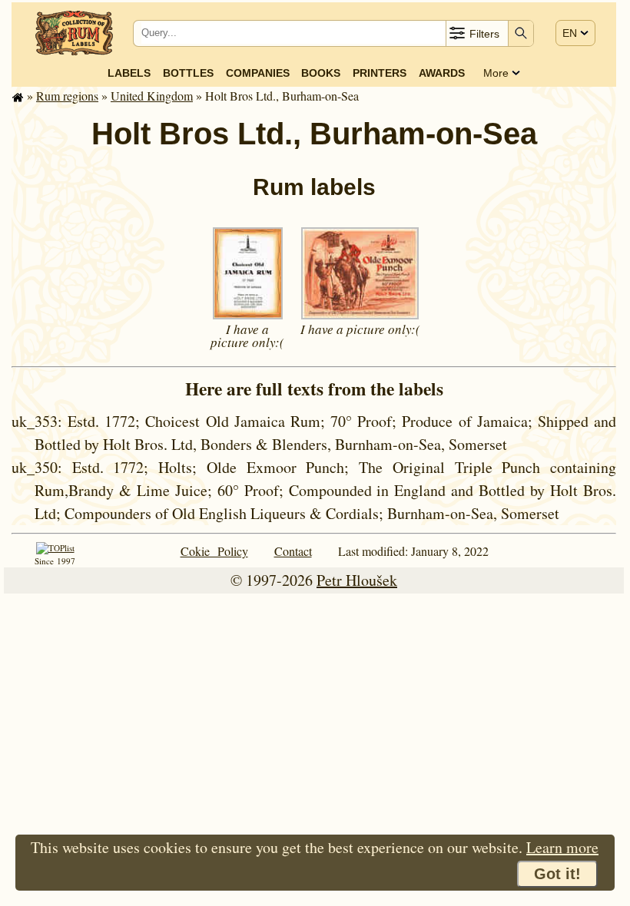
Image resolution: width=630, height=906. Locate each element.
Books (320, 73)
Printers (379, 73)
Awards (442, 73)
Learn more (562, 847)
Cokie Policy (214, 551)
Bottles (188, 73)
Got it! (557, 873)
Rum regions (67, 96)
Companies (258, 73)
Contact (293, 551)
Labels (129, 73)
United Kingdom (152, 96)
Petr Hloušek (357, 580)
